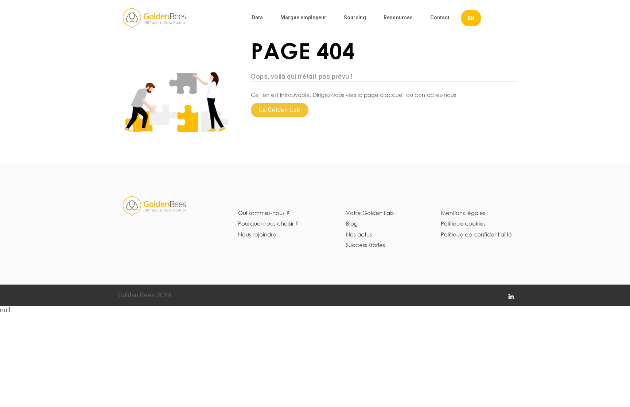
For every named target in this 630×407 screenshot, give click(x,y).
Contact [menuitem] (440, 17)
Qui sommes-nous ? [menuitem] (263, 213)
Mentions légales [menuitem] (463, 213)
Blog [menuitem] (352, 223)
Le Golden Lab (279, 109)
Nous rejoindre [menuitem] (257, 234)
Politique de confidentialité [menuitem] (476, 234)
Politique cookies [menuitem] (463, 223)
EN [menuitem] (471, 18)
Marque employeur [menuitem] (303, 17)
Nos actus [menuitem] (359, 234)
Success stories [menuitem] (365, 245)
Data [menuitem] (257, 17)
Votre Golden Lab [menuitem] (370, 213)
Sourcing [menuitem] (355, 17)
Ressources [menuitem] (398, 17)
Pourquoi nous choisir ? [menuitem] (268, 223)
